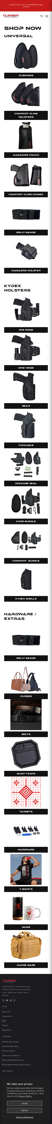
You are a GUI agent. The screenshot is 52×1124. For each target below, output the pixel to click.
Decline (24, 1110)
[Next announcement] (47, 6)
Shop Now (6, 1030)
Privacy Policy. (25, 1096)
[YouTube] (10, 1000)
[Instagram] (7, 1000)
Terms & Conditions (11, 1055)
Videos (5, 1025)
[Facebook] (3, 1000)
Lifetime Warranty (10, 1046)
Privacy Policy (8, 1051)
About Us (6, 1012)
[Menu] (47, 16)
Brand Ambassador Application (16, 1064)
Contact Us (7, 1016)
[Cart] (41, 16)
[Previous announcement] (5, 6)
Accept (25, 1103)
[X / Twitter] (14, 1000)
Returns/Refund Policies (13, 1060)
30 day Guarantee (10, 1042)
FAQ (4, 1021)
